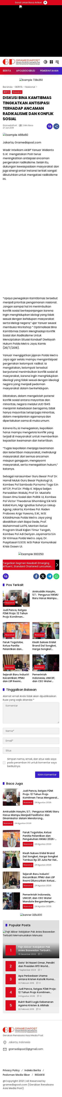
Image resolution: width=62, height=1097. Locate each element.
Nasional (17, 92)
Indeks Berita (32, 1070)
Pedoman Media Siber (16, 1075)
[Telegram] (50, 576)
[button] (45, 62)
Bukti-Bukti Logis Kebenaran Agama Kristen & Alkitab (35, 1003)
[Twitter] (43, 576)
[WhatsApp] (56, 576)
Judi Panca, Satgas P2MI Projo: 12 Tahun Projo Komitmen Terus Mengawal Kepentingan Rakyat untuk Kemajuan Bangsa (15, 614)
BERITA (7, 92)
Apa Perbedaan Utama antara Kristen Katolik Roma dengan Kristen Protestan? (36, 977)
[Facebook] (36, 576)
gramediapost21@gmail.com (26, 1049)
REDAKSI (40, 1075)
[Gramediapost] (21, 61)
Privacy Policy (11, 1070)
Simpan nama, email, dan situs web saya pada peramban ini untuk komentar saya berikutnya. (32, 762)
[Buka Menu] (51, 62)
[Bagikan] (56, 126)
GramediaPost (10, 125)
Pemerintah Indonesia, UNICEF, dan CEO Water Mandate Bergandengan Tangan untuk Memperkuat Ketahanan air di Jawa (43, 678)
